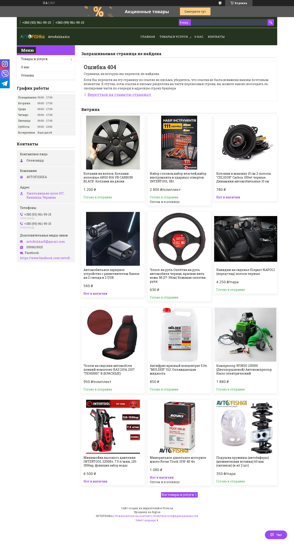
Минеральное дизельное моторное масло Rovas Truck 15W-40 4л (178, 460)
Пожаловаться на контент (133, 516)
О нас (198, 37)
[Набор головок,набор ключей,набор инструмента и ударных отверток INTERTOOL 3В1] (179, 143)
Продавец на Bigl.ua (147, 512)
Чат (279, 535)
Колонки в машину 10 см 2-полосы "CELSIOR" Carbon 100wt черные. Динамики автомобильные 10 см (243, 177)
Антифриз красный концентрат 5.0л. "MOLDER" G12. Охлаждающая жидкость (179, 369)
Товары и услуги (173, 37)
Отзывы (27, 75)
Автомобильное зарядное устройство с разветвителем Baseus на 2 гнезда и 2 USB (111, 274)
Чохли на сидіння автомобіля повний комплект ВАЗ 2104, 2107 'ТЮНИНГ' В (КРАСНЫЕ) (109, 369)
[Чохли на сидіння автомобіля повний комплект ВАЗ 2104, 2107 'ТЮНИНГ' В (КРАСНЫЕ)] (112, 335)
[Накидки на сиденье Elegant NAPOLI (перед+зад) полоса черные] (245, 239)
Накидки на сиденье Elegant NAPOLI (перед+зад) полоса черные (245, 272)
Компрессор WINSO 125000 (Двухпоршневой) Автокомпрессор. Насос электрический (244, 369)
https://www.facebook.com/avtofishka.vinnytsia (46, 258)
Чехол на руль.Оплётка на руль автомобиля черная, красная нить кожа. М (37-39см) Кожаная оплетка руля (178, 275)
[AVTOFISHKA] (33, 36)
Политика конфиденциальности (175, 516)
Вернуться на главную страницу (119, 94)
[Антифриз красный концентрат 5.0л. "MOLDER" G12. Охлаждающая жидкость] (179, 335)
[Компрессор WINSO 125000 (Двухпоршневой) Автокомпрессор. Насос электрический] (245, 335)
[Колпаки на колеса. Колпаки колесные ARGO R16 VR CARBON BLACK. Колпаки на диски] (112, 143)
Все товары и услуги (178, 495)
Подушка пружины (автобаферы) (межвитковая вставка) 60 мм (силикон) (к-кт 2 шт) (242, 461)
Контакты (216, 37)
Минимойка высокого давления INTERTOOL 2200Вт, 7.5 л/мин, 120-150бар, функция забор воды (110, 461)
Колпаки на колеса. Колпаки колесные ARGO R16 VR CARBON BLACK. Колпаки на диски (108, 177)
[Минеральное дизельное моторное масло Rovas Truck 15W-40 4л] (179, 427)
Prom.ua (167, 508)
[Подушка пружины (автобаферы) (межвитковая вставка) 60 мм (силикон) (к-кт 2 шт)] (245, 427)
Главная (148, 37)
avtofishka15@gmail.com (45, 242)
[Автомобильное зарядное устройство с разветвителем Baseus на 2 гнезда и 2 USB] (112, 239)
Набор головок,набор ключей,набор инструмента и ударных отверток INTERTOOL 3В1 (178, 177)
